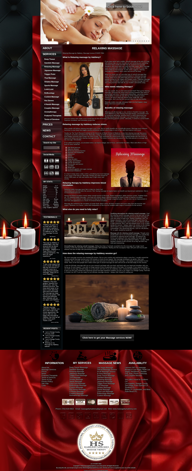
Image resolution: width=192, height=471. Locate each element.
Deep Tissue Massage (106, 375)
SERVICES (49, 54)
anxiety (66, 179)
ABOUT (47, 48)
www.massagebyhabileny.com (125, 409)
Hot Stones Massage (77, 389)
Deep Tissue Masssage (78, 367)
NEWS (47, 130)
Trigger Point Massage (78, 375)
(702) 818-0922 (68, 409)
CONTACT (49, 136)
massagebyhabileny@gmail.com (94, 409)
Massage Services (49, 369)
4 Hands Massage (51, 104)
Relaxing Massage (52, 67)
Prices (44, 371)
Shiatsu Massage (51, 82)
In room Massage (104, 373)
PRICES (48, 124)
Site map (45, 383)
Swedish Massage (52, 63)
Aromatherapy (50, 112)
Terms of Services (51, 119)
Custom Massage (51, 97)
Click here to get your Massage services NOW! (107, 338)
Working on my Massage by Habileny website (52, 344)
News (44, 373)
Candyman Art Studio (102, 470)
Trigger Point (49, 74)
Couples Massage (51, 108)
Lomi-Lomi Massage (77, 383)
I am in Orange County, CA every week (52, 333)
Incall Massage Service (106, 371)
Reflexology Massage (77, 385)
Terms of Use (47, 379)
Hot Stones (49, 101)
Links (44, 385)
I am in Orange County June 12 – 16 (52, 336)
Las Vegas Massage (105, 367)
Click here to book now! (124, 6)
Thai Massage (50, 78)
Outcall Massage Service (107, 369)
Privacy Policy (47, 381)
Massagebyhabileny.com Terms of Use (98, 468)
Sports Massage (51, 85)
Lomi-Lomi (48, 89)
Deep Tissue (49, 59)
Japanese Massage (52, 70)
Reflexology (49, 93)
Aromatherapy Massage (78, 395)
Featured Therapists (52, 116)
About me (45, 367)
